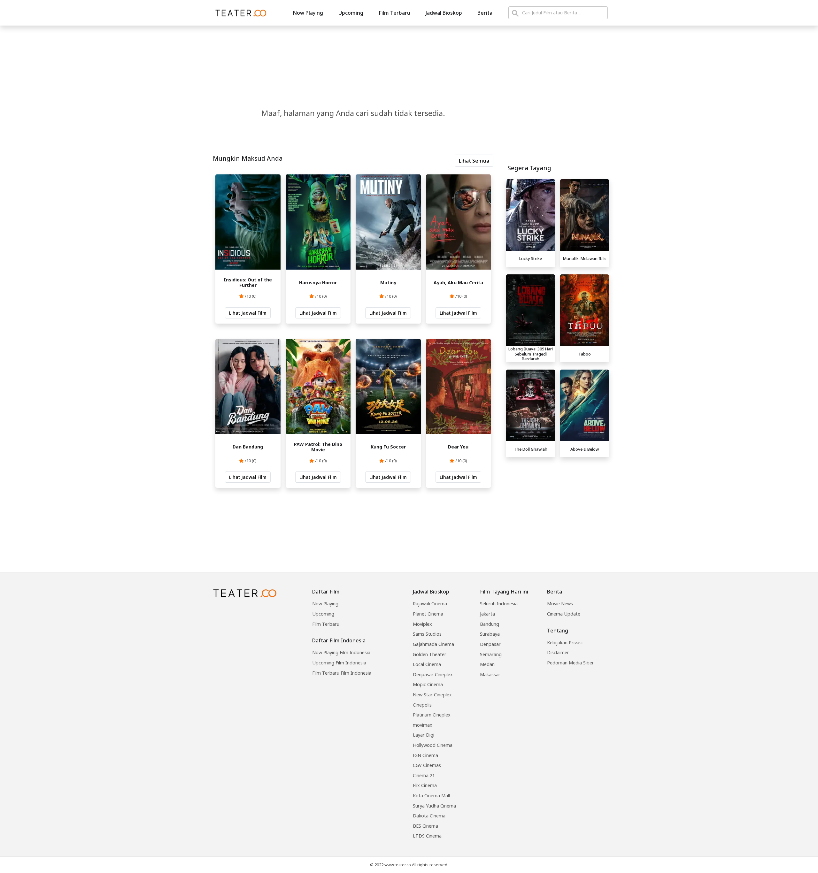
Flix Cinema (425, 785)
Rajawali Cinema (430, 604)
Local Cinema (427, 664)
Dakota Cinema (429, 816)
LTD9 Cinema (427, 836)
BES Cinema (425, 826)
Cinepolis (422, 705)
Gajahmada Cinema (433, 644)
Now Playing (308, 12)
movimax (422, 725)
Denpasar (490, 644)
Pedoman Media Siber (570, 663)
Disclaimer (558, 652)
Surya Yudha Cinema (434, 806)
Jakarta (487, 614)
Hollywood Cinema (432, 745)
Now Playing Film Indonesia (341, 652)
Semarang (491, 654)
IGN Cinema (425, 755)
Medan (487, 664)
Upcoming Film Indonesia (339, 663)
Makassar (490, 674)
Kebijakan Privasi (565, 642)
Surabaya (490, 634)
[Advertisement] (558, 505)
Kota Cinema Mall (431, 796)
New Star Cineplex (432, 695)
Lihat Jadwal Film (247, 313)
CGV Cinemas (427, 765)
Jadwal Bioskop (444, 12)
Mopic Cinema (428, 684)
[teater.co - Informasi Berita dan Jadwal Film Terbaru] (239, 12)
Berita (484, 12)
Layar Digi (423, 735)
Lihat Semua (474, 160)
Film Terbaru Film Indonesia (341, 673)
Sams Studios (427, 634)
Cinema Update (563, 614)
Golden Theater (429, 654)
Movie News (560, 604)
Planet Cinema (428, 614)
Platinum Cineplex (432, 715)
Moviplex (422, 624)
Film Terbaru (394, 12)
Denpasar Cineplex (433, 674)
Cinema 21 (424, 775)
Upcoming (350, 12)
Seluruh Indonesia (499, 604)
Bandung (489, 624)
